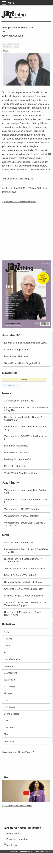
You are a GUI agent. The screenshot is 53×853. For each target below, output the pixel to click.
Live (6, 700)
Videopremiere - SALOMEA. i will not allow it (25, 437)
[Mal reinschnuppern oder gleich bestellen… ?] (27, 761)
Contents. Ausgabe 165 (16, 349)
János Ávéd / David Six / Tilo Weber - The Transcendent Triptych (25, 604)
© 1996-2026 (12, 851)
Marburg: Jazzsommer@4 (17, 459)
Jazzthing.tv (10, 686)
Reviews (11, 192)
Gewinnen (9, 727)
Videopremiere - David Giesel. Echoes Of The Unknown (25, 524)
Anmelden (25, 380)
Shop (6, 734)
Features (8, 666)
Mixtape (8, 693)
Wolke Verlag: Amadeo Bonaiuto (20, 473)
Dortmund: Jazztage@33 (16, 445)
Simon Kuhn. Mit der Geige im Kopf (22, 363)
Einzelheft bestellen (17, 839)
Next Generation (12, 659)
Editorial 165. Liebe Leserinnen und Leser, (25, 342)
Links (6, 720)
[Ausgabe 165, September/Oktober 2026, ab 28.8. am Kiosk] (27, 294)
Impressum (9, 741)
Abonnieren (12, 833)
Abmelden (10, 385)
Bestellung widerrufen (44, 851)
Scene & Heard (11, 713)
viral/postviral (11, 672)
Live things (9, 707)
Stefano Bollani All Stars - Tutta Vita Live (24, 568)
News (7, 632)
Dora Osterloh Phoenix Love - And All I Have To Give (23, 613)
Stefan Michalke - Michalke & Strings (23, 582)
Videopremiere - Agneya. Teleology (21, 516)
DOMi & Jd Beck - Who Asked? (20, 575)
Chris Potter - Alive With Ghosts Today (23, 588)
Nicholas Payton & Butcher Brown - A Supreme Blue (23, 418)
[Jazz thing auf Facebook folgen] (26, 813)
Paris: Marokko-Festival (16, 466)
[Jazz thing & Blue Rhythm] (14, 17)
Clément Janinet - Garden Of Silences (23, 595)
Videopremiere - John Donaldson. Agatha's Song (25, 428)
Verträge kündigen (26, 851)
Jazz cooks (9, 679)
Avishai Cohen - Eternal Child (19, 400)
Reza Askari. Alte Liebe (16, 356)
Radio (7, 645)
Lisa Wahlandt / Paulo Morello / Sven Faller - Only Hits (26, 409)
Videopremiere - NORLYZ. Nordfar (21, 509)
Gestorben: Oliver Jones (16, 452)
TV (5, 652)
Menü (11, 2)
